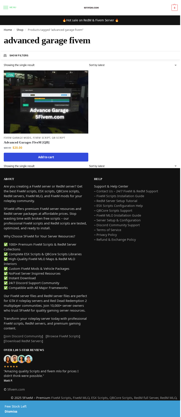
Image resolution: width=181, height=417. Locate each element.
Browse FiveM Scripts (63, 336)
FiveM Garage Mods (17, 137)
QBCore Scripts (120, 397)
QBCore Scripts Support (114, 210)
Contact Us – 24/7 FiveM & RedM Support (127, 191)
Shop (20, 30)
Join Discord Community (23, 336)
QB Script (58, 137)
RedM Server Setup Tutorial (116, 200)
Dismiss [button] (11, 411)
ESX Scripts (99, 397)
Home (8, 30)
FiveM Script (41, 137)
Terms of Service (108, 230)
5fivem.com (16, 389)
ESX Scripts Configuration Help (119, 205)
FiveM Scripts (61, 397)
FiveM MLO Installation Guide (118, 215)
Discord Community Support (118, 225)
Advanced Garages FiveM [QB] (26, 142)
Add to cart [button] (46, 157)
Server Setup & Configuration (118, 220)
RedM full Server (146, 397)
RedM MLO (168, 397)
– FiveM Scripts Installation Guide (119, 196)
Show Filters (18, 55)
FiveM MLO (81, 397)
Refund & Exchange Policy (116, 239)
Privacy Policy (106, 234)
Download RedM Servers (23, 341)
